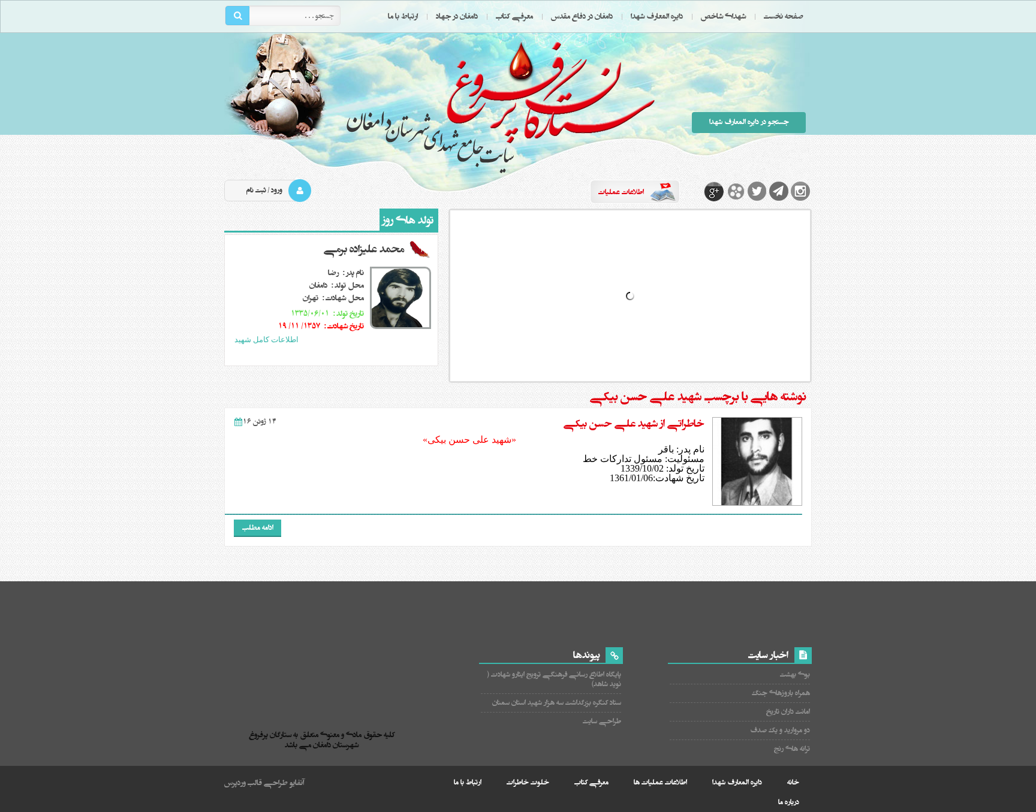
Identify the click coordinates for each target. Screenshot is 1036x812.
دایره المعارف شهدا (657, 16)
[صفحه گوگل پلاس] (714, 191)
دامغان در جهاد (457, 16)
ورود (276, 190)
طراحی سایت (602, 721)
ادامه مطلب (257, 528)
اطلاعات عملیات (621, 192)
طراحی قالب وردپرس (256, 782)
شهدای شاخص (723, 16)
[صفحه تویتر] (757, 191)
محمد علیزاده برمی (364, 249)
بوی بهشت (795, 674)
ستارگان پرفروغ (500, 106)
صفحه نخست (783, 16)
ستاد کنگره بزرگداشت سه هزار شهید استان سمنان (556, 703)
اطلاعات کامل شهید (266, 339)
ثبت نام (256, 190)
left (331, 355)
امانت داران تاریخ (788, 712)
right (343, 355)
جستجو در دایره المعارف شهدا (749, 122)
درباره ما (788, 802)
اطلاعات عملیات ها (660, 782)
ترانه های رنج (792, 749)
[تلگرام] (779, 191)
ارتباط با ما (403, 16)
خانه (793, 782)
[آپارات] (735, 191)
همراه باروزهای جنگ (781, 693)
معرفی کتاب (514, 16)
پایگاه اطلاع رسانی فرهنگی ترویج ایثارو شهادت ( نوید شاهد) (554, 679)
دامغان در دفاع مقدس (582, 16)
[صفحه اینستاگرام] (800, 191)
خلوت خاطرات (528, 782)
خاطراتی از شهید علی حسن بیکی (634, 423)
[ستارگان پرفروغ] (325, 695)
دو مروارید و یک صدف (780, 730)
